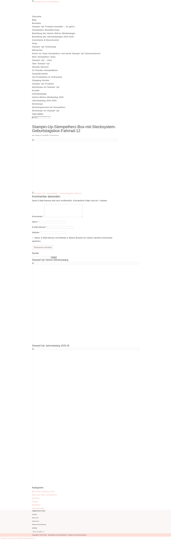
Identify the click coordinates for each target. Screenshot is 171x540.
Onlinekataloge (39, 94)
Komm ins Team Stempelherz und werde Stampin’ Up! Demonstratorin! (66, 53)
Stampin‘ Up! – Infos (42, 60)
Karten (35, 501)
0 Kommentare (54, 135)
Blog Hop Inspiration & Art (43, 491)
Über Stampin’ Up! (41, 63)
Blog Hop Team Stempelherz (44, 495)
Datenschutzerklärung (39, 524)
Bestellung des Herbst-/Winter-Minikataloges (53, 33)
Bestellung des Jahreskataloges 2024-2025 (53, 37)
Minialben (36, 505)
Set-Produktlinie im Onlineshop (47, 77)
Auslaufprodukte (40, 74)
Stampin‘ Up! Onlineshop (44, 47)
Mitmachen (37, 50)
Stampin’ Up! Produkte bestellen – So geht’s (53, 27)
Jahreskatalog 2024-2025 (44, 100)
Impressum (35, 521)
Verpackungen (38, 508)
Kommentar (38, 216)
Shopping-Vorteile (40, 80)
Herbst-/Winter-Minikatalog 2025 (48, 97)
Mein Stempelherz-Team (44, 57)
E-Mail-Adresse (39, 227)
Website (35, 232)
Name (35, 222)
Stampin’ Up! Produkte (43, 84)
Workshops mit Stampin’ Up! (46, 87)
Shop (34, 43)
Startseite (36, 16)
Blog (34, 20)
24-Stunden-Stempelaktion (45, 70)
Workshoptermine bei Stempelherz (49, 107)
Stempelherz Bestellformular (46, 30)
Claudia (37, 135)
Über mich (35, 518)
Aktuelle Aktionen (40, 67)
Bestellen (36, 23)
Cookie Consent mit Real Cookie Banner (17, 538)
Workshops (37, 104)
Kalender (36, 498)
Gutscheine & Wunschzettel (45, 40)
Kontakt (35, 90)
